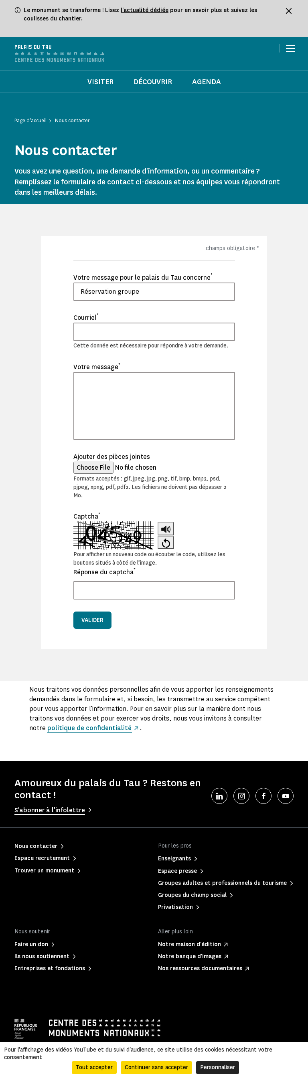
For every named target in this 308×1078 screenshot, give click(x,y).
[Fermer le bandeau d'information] (289, 11)
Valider (92, 620)
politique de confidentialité (89, 728)
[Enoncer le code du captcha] (166, 528)
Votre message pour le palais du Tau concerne (143, 277)
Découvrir (153, 82)
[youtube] (286, 796)
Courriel (86, 317)
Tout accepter (94, 1067)
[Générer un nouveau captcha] (166, 542)
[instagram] (241, 796)
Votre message (96, 366)
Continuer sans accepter (156, 1067)
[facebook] (263, 796)
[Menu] (290, 48)
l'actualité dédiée (144, 10)
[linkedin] (219, 796)
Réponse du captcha (104, 571)
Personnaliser (217, 1067)
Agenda (206, 82)
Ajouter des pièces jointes (111, 456)
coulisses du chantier (52, 18)
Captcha (86, 516)
